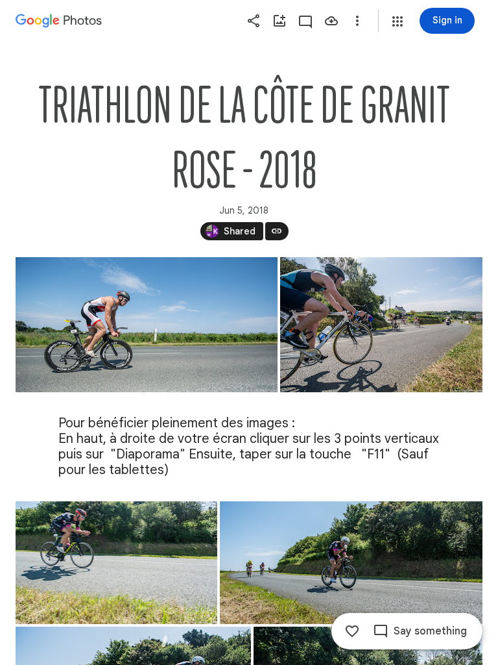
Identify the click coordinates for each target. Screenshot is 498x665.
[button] (397, 21)
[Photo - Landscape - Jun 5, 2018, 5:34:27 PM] (116, 562)
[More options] (357, 21)
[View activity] (305, 21)
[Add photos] (279, 21)
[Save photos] (331, 21)
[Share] (254, 21)
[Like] (352, 631)
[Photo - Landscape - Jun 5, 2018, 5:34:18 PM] (381, 324)
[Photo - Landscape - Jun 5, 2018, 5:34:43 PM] (351, 562)
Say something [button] (430, 631)
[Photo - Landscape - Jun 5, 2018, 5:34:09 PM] (147, 324)
